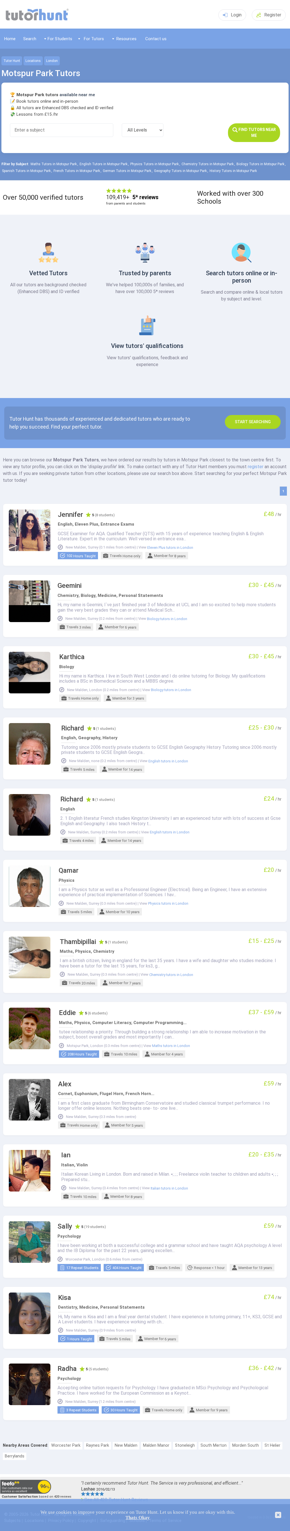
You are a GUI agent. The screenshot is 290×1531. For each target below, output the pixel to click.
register (255, 466)
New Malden (126, 1445)
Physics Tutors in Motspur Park (154, 164)
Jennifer (70, 515)
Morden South (245, 1445)
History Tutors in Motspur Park (233, 171)
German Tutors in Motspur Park (127, 171)
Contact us (156, 38)
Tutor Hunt (11, 61)
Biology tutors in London (167, 619)
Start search (253, 422)
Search (29, 38)
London (52, 61)
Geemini (69, 586)
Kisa (64, 1298)
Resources (126, 38)
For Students (60, 38)
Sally (64, 1226)
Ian (66, 1155)
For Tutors (94, 38)
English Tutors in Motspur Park (103, 164)
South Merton (214, 1445)
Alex (64, 1084)
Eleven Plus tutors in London (170, 548)
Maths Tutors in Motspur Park (54, 164)
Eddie (67, 1013)
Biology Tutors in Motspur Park (260, 164)
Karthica (72, 657)
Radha (67, 1369)
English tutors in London (168, 761)
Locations (33, 61)
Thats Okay (137, 1517)
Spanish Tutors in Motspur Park (26, 171)
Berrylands (14, 1456)
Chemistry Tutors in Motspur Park (208, 164)
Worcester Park (65, 1445)
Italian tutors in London (169, 1188)
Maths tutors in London (171, 1046)
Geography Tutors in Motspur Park (180, 171)
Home (10, 38)
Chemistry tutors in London (171, 975)
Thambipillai (78, 942)
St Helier (272, 1445)
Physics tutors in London (168, 904)
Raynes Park (97, 1445)
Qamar (68, 870)
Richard (72, 728)
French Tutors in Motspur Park (77, 171)
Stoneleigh (185, 1445)
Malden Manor (156, 1445)
